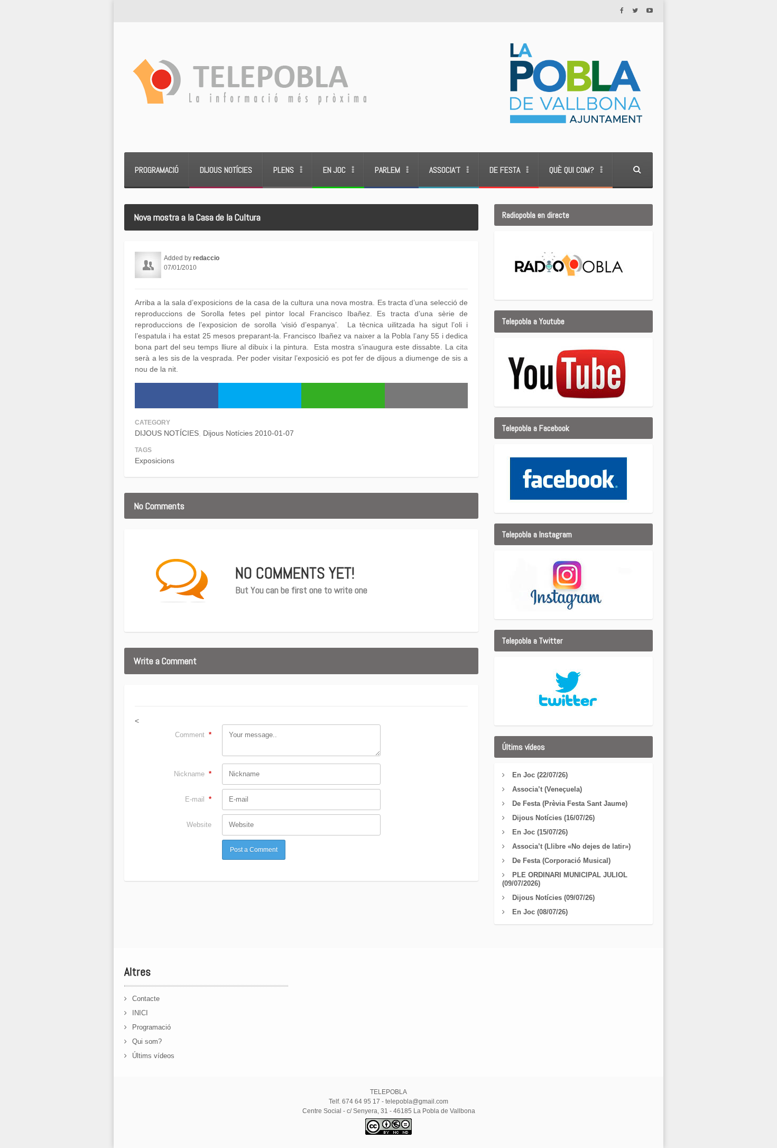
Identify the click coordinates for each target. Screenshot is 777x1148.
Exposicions (154, 460)
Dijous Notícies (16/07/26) (553, 818)
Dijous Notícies (226, 170)
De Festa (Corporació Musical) (561, 861)
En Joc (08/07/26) (540, 912)
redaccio (206, 258)
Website (199, 825)
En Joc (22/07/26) (540, 775)
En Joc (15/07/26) (540, 832)
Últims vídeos (153, 1056)
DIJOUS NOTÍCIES (167, 433)
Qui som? (147, 1041)
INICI (140, 1013)
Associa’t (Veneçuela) (547, 789)
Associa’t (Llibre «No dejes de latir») (571, 846)
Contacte (146, 999)
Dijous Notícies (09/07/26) (553, 898)
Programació (157, 170)
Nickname (192, 774)
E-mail (198, 799)
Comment (193, 735)
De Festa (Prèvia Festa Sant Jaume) (569, 803)
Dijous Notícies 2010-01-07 (248, 433)
